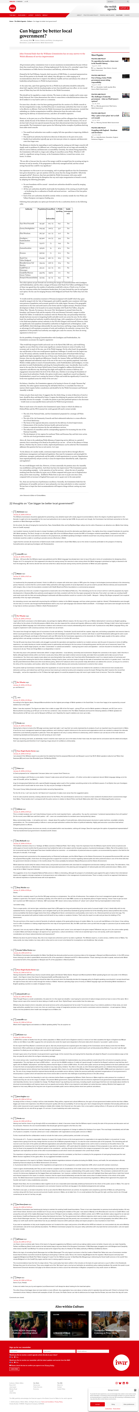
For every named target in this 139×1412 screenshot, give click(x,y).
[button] (135, 1390)
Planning (99, 122)
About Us (60, 1385)
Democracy (36, 1385)
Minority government (103, 106)
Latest (30, 15)
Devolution (23, 43)
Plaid (105, 68)
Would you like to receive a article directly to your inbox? (33, 1355)
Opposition (100, 68)
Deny (113, 1404)
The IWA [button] (12, 15)
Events (38, 15)
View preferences (128, 1404)
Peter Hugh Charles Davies (26, 751)
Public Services (37, 1387)
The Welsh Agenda (20, 21)
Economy (36, 1389)
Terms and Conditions (47, 1402)
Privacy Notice (116, 1408)
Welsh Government (47, 43)
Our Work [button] (21, 15)
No (12, 1357)
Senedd (114, 68)
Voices (126, 15)
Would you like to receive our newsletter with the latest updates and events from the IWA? (39, 1360)
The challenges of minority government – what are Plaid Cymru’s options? (104, 99)
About (79, 15)
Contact (59, 1387)
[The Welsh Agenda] (110, 8)
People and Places (107, 15)
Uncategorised (58, 40)
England (115, 137)
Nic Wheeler (21, 616)
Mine (114, 87)
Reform (109, 68)
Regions (100, 139)
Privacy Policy (49, 1365)
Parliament (94, 139)
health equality (108, 87)
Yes (17, 1357)
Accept (97, 1404)
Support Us (124, 8)
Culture (119, 15)
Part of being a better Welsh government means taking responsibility (101, 80)
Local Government (34, 43)
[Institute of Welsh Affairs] (12, 8)
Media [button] (45, 15)
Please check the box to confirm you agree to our (32, 1365)
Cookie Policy (108, 1408)
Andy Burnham (101, 137)
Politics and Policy (91, 15)
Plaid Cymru (113, 106)
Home (11, 21)
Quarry (93, 89)
